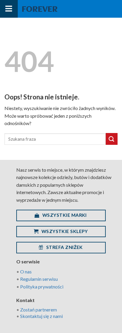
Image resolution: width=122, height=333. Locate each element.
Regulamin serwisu (39, 279)
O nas (26, 271)
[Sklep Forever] (39, 9)
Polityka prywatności (41, 286)
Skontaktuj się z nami (41, 316)
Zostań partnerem (38, 309)
